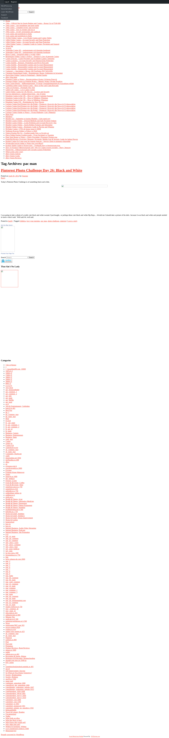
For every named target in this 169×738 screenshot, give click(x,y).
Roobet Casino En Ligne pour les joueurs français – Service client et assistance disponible (38, 141)
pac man (44, 221)
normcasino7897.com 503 (15, 625)
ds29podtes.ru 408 (12, 460)
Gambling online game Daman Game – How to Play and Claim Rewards (32, 86)
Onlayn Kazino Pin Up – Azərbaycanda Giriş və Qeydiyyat (27, 133)
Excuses (8, 470)
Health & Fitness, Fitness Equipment (19, 505)
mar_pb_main (11, 598)
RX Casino (10, 662)
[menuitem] (2, 2)
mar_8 (8, 572)
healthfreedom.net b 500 (14, 510)
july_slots (9, 551)
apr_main (9, 398)
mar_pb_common (12, 596)
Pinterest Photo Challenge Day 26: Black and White (41, 170)
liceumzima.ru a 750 (13, 555)
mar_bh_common (12, 578)
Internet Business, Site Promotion (18, 532)
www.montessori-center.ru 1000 (17, 729)
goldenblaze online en (13, 493)
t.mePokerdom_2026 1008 (15, 691)
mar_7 (8, 569)
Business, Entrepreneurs (14, 435)
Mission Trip (10, 617)
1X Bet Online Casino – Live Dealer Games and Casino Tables (29, 38)
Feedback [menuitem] (4, 18)
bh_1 (7, 412)
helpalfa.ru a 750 (12, 512)
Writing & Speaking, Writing (16, 727)
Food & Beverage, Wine (14, 485)
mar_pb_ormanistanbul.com (16, 600)
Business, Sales (11, 437)
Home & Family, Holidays (15, 516)
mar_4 (8, 563)
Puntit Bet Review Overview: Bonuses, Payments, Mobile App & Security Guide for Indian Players (42, 139)
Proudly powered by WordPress (12, 735)
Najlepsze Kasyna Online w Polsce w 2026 (21, 131)
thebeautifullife (11, 710)
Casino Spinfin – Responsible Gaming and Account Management (29, 65)
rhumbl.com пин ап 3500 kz (16, 660)
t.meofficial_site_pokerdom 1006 (17, 685)
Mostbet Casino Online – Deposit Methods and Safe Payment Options (31, 121)
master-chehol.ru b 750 (14, 607)
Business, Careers (12, 433)
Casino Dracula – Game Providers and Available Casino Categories (30, 59)
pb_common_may (12, 634)
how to (8, 524)
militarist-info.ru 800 (13, 615)
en (6, 464)
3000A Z (9, 381)
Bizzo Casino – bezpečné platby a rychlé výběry (23, 54)
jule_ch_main (10, 536)
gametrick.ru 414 (12, 489)
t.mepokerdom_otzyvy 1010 (16, 698)
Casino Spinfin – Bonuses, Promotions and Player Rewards (27, 63)
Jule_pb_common (12, 538)
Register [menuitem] (14, 2)
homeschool (10, 522)
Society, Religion (12, 677)
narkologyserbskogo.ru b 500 (16, 621)
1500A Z (9, 375)
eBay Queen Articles (13, 154)
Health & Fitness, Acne (14, 499)
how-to (8, 526)
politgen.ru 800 (11, 640)
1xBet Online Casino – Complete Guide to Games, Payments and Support (32, 44)
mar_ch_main (10, 586)
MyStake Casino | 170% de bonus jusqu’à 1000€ (23, 129)
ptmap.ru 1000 (11, 650)
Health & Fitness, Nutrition (15, 507)
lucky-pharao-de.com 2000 (15, 559)
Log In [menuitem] (7, 2)
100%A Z (9, 371)
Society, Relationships (13, 675)
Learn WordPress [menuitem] (7, 12)
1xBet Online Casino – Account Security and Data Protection (28, 40)
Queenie (25, 176)
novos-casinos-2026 (13, 627)
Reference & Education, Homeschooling (20, 658)
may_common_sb (12, 609)
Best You (9, 410)
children (23, 221)
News (8, 623)
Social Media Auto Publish (76, 736)
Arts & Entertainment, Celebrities (18, 406)
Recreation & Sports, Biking (16, 656)
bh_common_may (12, 414)
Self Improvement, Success (15, 671)
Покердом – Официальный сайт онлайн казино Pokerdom (28, 150)
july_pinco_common (13, 545)
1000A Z (9, 373)
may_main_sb (11, 611)
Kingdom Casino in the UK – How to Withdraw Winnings (27, 98)
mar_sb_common (12, 603)
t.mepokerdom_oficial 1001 (16, 693)
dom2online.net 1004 (13, 458)
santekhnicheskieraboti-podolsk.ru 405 (19, 667)
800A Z (8, 383)
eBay (7, 462)
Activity (8, 48)
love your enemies (33, 221)
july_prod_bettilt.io (12, 549)
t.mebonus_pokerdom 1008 (15, 683)
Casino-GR (10, 445)
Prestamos (9, 646)
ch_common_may (12, 450)
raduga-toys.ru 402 (12, 654)
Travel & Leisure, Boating (15, 712)
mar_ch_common (12, 584)
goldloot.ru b (10, 495)
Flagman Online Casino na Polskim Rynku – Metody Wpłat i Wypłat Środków (34, 81)
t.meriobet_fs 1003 (12, 704)
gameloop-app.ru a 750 (14, 487)
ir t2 (7, 534)
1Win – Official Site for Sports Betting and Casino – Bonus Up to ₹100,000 (33, 23)
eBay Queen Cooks (13, 156)
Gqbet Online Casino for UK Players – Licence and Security (28, 92)
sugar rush (9, 681)
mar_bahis (9, 576)
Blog (7, 419)
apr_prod (9, 402)
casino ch (9, 443)
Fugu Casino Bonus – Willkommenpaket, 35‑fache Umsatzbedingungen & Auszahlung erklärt (40, 84)
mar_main (9, 594)
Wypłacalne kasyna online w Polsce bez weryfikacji (24, 143)
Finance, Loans (11, 481)
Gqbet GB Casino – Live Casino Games (20, 90)
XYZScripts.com (95, 736)
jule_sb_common (12, 541)
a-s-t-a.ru (9, 386)
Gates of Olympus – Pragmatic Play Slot (20, 88)
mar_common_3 (11, 592)
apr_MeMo (10, 400)
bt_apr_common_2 (12, 427)
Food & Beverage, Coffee (15, 483)
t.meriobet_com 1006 (13, 700)
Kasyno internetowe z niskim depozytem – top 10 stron (26, 94)
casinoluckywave (12, 448)
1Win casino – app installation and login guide (22, 26)
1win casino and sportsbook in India (19, 34)
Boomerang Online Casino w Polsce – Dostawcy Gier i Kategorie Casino (32, 57)
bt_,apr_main (10, 423)
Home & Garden (12, 520)
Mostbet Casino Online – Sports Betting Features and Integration (29, 125)
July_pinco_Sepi (12, 547)
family (10, 221)
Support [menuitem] (4, 15)
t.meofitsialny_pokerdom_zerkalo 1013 (20, 689)
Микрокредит (11, 731)
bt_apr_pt (9, 429)
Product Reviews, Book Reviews (18, 648)
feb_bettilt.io (10, 479)
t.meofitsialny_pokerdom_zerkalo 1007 (20, 687)
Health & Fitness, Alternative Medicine (20, 501)
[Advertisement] (8, 322)
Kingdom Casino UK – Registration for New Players (25, 102)
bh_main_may (11, 417)
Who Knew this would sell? (16, 722)
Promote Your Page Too (7, 253)
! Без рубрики (11, 365)
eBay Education (11, 77)
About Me (9, 46)
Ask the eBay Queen (7, 225)
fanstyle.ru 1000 (11, 476)
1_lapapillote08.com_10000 (16, 369)
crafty (8, 456)
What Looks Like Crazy (14, 152)
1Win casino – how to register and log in (20, 30)
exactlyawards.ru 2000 (14, 468)
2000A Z (9, 379)
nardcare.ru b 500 (12, 619)
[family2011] (9, 287)
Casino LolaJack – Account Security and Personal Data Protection (29, 61)
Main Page (9, 114)
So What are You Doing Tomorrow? (19, 673)
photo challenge (53, 221)
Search (3, 257)
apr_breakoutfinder (12, 390)
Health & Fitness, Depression (16, 503)
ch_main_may (11, 452)
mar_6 (8, 567)
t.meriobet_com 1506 (13, 702)
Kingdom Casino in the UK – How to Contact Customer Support (29, 96)
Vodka (8, 716)
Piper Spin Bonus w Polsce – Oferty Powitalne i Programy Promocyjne (31, 137)
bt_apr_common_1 (12, 425)
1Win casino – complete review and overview (22, 28)
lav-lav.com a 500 (12, 553)
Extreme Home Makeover (15, 472)
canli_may (9, 439)
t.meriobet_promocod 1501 (15, 706)
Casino (8, 441)
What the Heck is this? (14, 720)
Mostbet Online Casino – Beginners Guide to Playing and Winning (30, 127)
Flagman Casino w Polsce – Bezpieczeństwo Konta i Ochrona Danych (31, 79)
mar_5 (8, 565)
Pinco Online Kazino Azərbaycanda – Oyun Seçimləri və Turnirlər (30, 135)
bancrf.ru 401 (10, 408)
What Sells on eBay (13, 718)
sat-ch (8, 669)
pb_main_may (11, 636)
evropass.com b (11, 466)
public (8, 652)
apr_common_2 (11, 394)
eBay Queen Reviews (13, 158)
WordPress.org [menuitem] (6, 6)
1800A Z (9, 377)
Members (9, 117)
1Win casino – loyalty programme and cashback (23, 32)
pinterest (63, 221)
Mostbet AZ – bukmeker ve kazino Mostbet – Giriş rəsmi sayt (28, 119)
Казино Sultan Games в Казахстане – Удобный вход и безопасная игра (33, 145)
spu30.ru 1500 (11, 679)
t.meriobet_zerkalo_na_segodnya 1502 (20, 708)
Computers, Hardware (14, 454)
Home (8, 21)
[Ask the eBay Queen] (8, 251)
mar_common (11, 588)
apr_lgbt (8, 396)
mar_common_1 (11, 590)
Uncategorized (11, 714)
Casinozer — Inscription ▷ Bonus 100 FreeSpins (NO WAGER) (29, 71)
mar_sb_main (10, 605)
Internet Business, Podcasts (15, 530)
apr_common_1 (11, 392)
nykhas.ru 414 (11, 629)
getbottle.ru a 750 (12, 491)
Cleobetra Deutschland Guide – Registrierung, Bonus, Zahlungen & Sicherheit (34, 73)
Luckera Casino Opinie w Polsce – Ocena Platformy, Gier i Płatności (31, 112)
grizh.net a (9, 497)
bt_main (8, 431)
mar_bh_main (11, 580)
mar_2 (8, 561)
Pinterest (9, 638)
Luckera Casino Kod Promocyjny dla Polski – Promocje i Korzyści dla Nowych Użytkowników (41, 104)
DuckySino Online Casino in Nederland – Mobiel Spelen (26, 75)
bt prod (8, 421)
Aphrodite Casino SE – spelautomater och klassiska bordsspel (28, 50)
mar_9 (8, 574)
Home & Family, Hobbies (15, 514)
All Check (9, 388)
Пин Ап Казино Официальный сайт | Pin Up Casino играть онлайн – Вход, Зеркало (38, 148)
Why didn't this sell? (13, 724)
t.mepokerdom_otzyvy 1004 (16, 696)
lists (7, 557)
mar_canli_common (13, 582)
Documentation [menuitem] (6, 9)
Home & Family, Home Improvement (19, 518)
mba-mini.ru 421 (12, 613)
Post (7, 642)
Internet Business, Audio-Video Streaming (21, 528)
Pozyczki (9, 644)
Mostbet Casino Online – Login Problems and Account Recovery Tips (31, 123)
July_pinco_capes (12, 543)
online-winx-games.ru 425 (15, 631)
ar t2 (7, 404)
